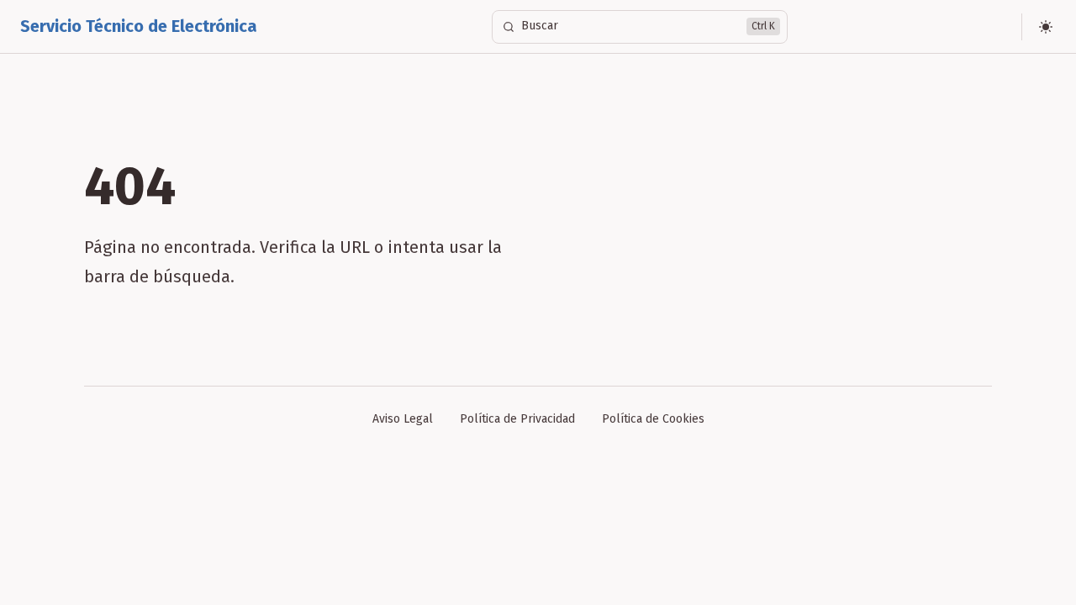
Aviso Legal (402, 419)
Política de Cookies (653, 419)
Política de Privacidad (517, 419)
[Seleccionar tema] (1046, 26)
